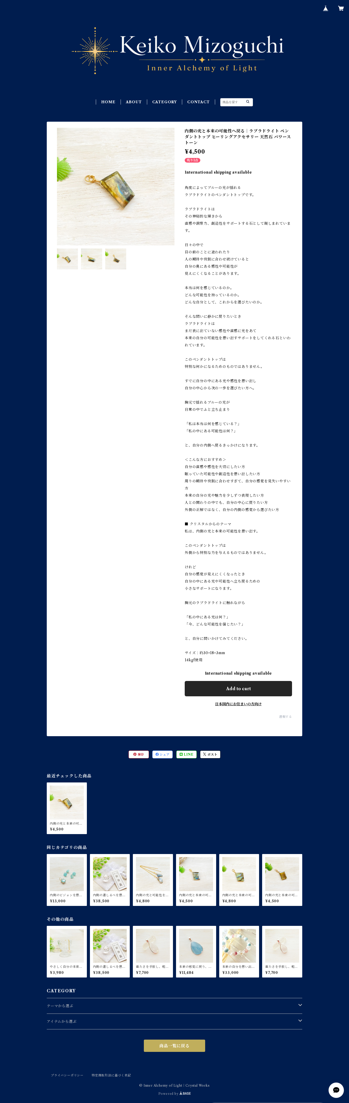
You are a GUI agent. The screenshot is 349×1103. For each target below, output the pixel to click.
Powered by (169, 1094)
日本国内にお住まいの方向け (238, 704)
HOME (108, 102)
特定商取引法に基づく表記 (111, 1075)
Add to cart (238, 688)
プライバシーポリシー (67, 1075)
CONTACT (198, 102)
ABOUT (134, 102)
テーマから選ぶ (60, 1006)
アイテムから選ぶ (61, 1021)
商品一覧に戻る (174, 1045)
